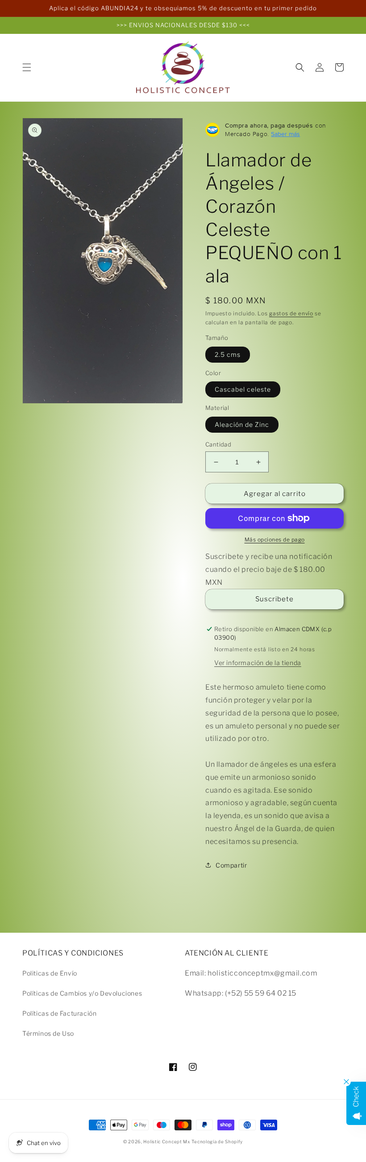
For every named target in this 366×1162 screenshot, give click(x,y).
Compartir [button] (231, 865)
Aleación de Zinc (242, 424)
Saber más (285, 133)
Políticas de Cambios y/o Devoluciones (82, 993)
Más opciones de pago (275, 539)
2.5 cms (228, 354)
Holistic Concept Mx (166, 1141)
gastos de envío (291, 313)
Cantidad (218, 444)
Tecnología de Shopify (217, 1141)
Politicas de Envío (49, 973)
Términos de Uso (48, 1033)
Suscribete (274, 599)
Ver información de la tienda (257, 662)
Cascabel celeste (243, 389)
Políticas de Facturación (59, 1013)
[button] (27, 67)
